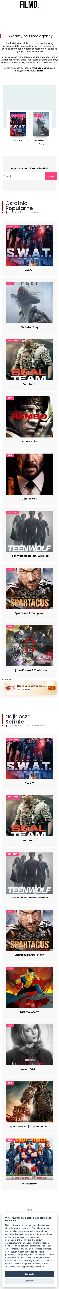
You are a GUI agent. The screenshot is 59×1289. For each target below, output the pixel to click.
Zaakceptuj (29, 1274)
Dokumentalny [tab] (34, 212)
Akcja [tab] (5, 212)
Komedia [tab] (17, 212)
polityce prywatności (34, 1266)
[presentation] (15, 127)
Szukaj (51, 176)
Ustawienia (29, 1281)
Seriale (13, 10)
